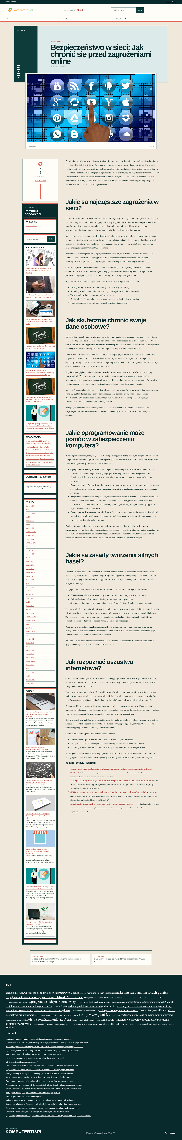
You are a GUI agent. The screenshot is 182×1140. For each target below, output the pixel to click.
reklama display (60, 1006)
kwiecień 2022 (30, 550)
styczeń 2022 (30, 561)
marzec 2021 (30, 598)
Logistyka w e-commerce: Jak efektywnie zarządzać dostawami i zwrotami (119, 959)
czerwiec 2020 (30, 632)
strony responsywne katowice (46, 1015)
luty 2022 (28, 558)
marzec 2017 (30, 683)
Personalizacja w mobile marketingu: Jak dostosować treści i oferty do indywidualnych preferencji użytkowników (39, 399)
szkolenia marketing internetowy (14, 1020)
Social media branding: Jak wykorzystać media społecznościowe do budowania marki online (40, 888)
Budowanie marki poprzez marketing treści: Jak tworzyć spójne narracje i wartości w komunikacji (39, 714)
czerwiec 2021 (30, 587)
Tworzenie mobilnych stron (40, 1024)
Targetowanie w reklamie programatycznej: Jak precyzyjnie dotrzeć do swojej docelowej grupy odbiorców (47, 1042)
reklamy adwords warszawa (133, 1006)
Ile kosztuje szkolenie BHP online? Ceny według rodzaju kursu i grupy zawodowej (38, 442)
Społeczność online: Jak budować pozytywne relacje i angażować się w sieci (35, 1054)
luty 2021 (28, 602)
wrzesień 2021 (30, 576)
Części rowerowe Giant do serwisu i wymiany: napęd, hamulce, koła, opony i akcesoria (40, 454)
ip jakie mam (82, 993)
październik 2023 (31, 543)
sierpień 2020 (30, 624)
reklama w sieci (109, 1006)
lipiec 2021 (29, 584)
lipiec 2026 (29, 509)
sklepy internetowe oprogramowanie (85, 1010)
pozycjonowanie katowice (20, 997)
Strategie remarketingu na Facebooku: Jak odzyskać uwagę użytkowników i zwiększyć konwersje (44, 1104)
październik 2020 (31, 617)
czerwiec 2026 (30, 513)
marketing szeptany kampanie (100, 992)
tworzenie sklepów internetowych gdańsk (67, 1024)
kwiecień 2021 (30, 595)
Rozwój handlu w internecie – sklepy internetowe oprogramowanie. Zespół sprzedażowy (37, 851)
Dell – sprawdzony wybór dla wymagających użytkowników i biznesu (39, 463)
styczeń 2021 (30, 606)
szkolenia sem (33, 1019)
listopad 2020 (30, 613)
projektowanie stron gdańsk (116, 1002)
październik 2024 (31, 532)
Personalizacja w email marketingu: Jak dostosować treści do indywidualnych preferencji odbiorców (44, 1046)
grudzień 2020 (30, 609)
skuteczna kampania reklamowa (153, 1010)
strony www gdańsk (93, 1014)
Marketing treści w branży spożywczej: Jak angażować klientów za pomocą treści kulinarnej (39, 270)
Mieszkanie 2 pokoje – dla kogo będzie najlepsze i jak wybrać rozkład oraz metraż (39, 448)
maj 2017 (28, 676)
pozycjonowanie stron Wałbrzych (155, 998)
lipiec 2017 (29, 668)
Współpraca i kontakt (123, 19)
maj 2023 (28, 546)
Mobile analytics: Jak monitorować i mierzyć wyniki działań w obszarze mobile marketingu (56, 959)
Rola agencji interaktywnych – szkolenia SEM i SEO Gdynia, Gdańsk (33, 1092)
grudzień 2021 (30, 565)
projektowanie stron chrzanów (91, 1001)
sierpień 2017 (30, 665)
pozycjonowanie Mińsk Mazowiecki (58, 997)
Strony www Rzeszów (115, 1015)
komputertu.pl (171, 2)
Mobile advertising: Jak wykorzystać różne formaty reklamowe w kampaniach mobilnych (40, 1100)
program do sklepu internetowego (54, 1001)
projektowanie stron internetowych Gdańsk (150, 1002)
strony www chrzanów (68, 1014)
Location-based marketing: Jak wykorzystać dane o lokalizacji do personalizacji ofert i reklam (42, 1065)
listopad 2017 (30, 657)
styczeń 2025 (30, 528)
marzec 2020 (30, 643)
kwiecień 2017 (30, 680)
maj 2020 (28, 635)
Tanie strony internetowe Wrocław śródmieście (128, 1019)
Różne (9, 19)
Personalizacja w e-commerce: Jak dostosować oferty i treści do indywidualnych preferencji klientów (45, 1085)
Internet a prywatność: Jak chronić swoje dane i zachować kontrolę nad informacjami (39, 1077)
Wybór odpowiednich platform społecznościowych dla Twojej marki (37, 748)
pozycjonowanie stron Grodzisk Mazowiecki (134, 998)
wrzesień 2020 (30, 621)
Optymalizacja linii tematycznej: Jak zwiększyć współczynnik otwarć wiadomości (37, 1111)
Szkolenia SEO (55, 1019)
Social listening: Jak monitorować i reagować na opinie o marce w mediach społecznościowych (42, 1107)
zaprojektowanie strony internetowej (158, 1024)
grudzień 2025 (30, 521)
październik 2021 (31, 572)
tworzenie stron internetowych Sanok (134, 1024)
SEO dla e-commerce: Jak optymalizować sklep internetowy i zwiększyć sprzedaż (108, 792)
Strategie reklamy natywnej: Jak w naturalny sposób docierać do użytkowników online (110, 780)
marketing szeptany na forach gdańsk (141, 992)
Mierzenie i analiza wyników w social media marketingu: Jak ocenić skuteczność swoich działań (39, 321)
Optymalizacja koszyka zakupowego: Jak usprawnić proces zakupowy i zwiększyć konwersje (42, 1050)
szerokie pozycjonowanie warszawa (154, 1014)
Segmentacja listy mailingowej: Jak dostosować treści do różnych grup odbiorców (40, 347)
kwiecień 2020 (30, 639)
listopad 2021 (30, 569)
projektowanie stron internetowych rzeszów (29, 1006)
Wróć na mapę (170, 1132)
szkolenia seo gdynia (92, 1020)
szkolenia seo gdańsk (75, 1020)
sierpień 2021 (30, 580)
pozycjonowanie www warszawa (18, 1002)
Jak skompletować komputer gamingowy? (22, 1062)
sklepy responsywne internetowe (118, 1010)
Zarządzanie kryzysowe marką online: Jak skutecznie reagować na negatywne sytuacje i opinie (42, 1081)
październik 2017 (31, 661)
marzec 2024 (30, 539)
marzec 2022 (30, 554)
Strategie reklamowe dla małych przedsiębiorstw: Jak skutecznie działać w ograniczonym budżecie (44, 1088)
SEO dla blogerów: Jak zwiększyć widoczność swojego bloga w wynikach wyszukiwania (40, 296)
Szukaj (140, 10)
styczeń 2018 (30, 650)
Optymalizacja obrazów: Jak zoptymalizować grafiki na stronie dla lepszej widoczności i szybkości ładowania (48, 1115)
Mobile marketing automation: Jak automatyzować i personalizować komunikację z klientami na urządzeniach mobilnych (40, 372)
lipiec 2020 (29, 628)
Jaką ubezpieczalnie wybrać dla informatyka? (40, 459)
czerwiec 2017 (30, 672)
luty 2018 (28, 646)
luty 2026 (28, 517)
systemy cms (128, 1014)
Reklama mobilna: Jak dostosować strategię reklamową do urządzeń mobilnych (39, 781)
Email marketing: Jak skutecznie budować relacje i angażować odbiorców (104, 803)
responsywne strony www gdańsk (50, 1010)
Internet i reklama (63, 19)
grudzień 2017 (30, 654)
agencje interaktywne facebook (22, 992)
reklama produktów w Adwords (85, 1006)
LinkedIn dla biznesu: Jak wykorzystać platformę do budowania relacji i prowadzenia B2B (40, 816)
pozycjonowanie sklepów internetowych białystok (103, 997)
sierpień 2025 (30, 524)
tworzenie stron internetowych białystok (101, 1023)
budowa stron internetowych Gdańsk (59, 992)
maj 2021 (28, 591)
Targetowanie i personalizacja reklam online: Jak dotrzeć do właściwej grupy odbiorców (40, 1069)
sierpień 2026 (30, 506)
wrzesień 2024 (30, 535)
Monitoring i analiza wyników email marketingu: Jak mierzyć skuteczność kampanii (38, 1039)
